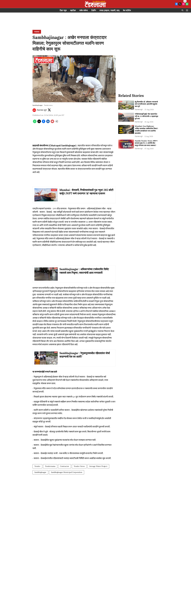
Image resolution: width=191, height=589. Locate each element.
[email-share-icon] (52, 122)
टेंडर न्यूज (63, 10)
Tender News (79, 466)
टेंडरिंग (93, 10)
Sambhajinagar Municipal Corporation (66, 472)
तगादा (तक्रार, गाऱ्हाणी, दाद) (109, 10)
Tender (37, 466)
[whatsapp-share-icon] (34, 122)
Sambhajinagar (40, 472)
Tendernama (50, 466)
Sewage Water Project (98, 466)
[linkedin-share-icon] (48, 122)
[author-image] (34, 110)
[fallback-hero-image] (126, 105)
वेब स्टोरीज (127, 10)
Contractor (64, 466)
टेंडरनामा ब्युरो (42, 110)
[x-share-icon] (39, 122)
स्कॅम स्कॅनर (83, 10)
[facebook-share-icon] (43, 122)
